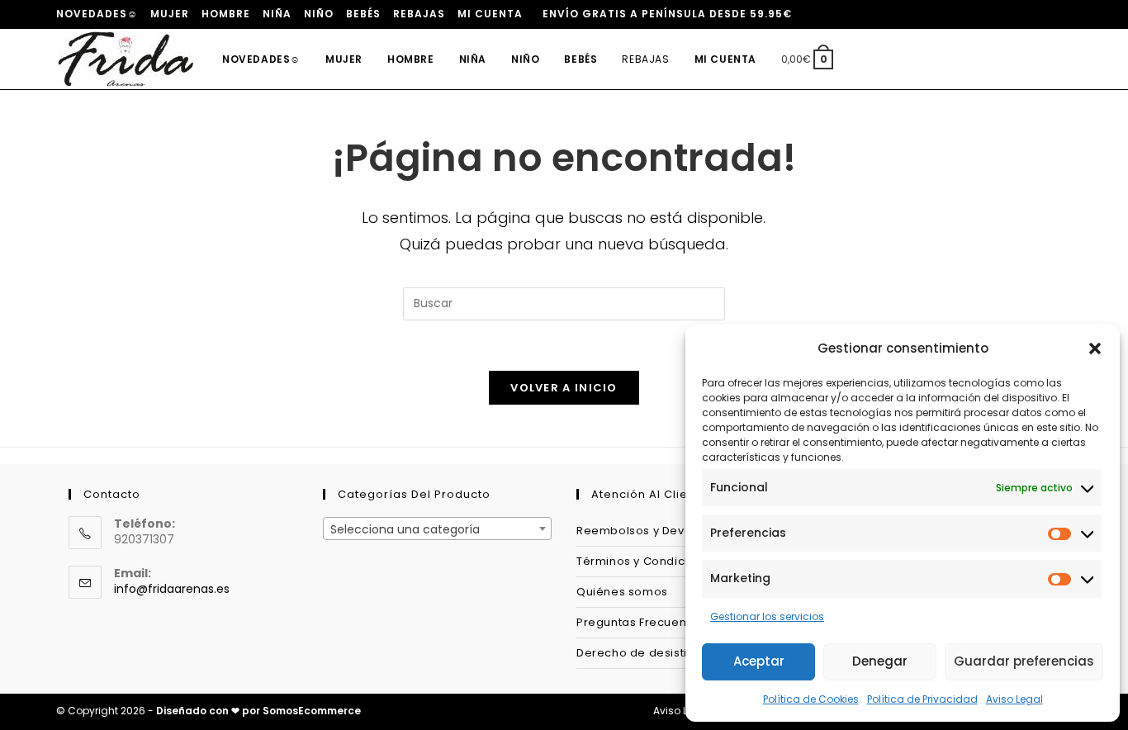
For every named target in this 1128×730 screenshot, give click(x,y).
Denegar (880, 661)
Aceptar (758, 661)
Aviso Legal (1014, 699)
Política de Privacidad (922, 699)
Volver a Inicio (564, 388)
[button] (1095, 348)
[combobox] (437, 528)
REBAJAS (419, 14)
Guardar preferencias (1024, 661)
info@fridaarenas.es (172, 589)
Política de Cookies (811, 699)
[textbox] (437, 529)
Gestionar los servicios (767, 616)
